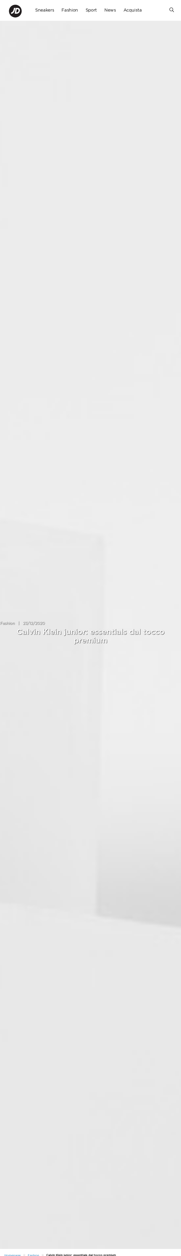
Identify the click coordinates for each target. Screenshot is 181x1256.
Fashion (70, 10)
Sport (91, 10)
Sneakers (44, 10)
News (110, 10)
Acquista (132, 10)
